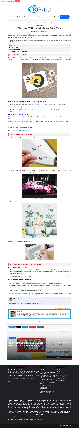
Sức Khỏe (12, 16)
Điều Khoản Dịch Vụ (61, 380)
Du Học (76, 1)
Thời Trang (63, 1)
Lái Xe (67, 1)
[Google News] (42, 322)
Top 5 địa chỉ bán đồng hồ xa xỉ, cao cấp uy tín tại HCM (28, 1)
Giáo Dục (41, 16)
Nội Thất (57, 16)
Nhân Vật (58, 1)
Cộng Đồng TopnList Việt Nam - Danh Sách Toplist (22, 425)
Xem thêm (32, 378)
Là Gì (54, 1)
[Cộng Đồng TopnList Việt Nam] (39, 9)
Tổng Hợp (64, 16)
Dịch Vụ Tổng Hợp (33, 22)
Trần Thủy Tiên (16, 298)
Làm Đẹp (27, 16)
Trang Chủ (26, 22)
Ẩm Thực (50, 16)
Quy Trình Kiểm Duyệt (61, 375)
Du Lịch (35, 16)
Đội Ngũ (58, 373)
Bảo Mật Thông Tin (61, 378)
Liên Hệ (58, 371)
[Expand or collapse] (69, 45)
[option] (39, 345)
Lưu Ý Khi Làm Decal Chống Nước (23, 130)
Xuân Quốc (33, 31)
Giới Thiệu (58, 369)
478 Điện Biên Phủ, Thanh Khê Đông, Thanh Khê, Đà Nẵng (47, 376)
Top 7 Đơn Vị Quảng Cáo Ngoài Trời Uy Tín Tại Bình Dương (26, 343)
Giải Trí (20, 16)
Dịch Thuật (72, 1)
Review (50, 1)
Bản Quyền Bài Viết (61, 377)
